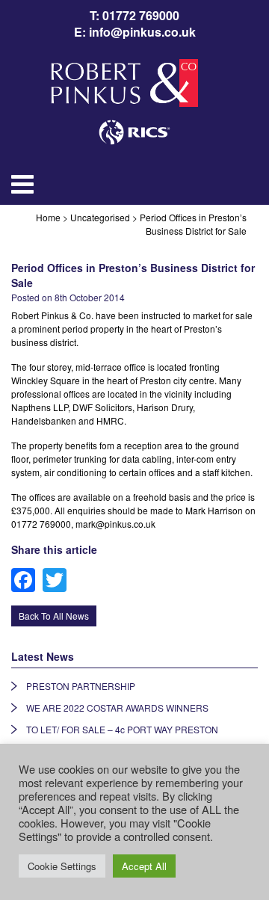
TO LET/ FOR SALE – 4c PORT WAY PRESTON (122, 729)
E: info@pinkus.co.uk (135, 32)
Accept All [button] (144, 866)
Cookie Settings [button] (62, 866)
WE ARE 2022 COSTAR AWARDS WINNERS (117, 707)
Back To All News (54, 615)
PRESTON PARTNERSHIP (80, 685)
